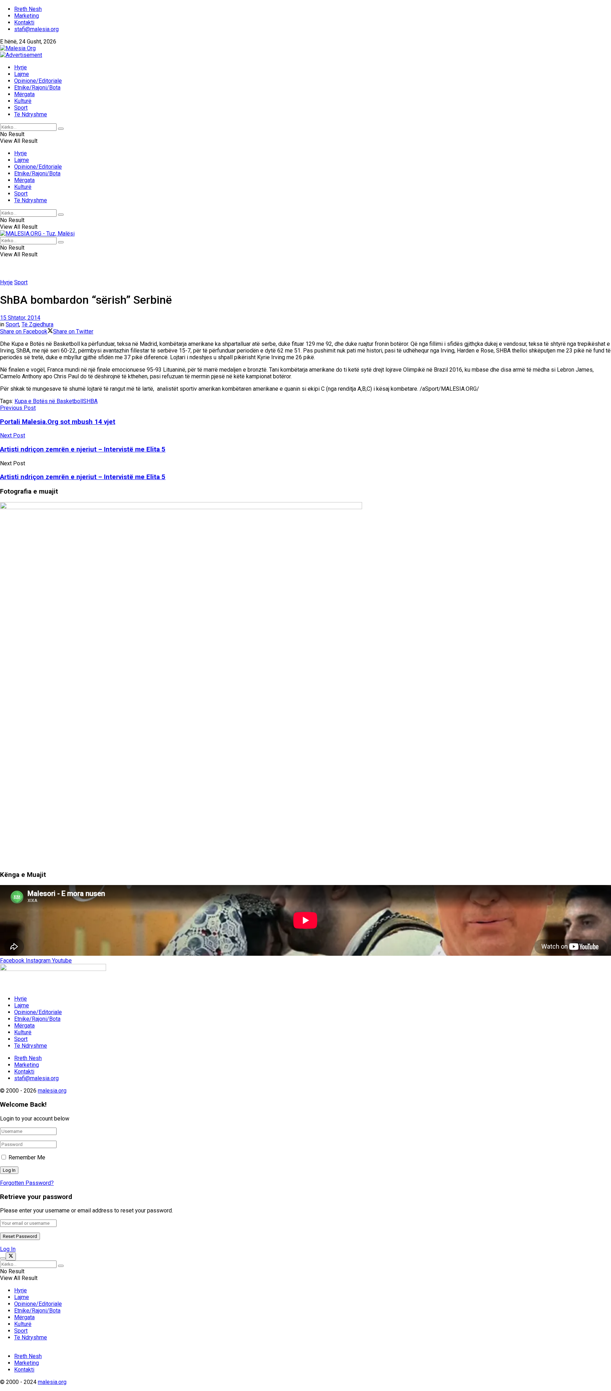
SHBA (90, 401)
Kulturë (22, 101)
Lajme (21, 74)
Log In (8, 1249)
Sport (21, 107)
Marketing (26, 15)
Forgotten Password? (27, 1183)
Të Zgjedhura (37, 324)
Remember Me (26, 1157)
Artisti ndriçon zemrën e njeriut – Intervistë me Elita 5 (82, 477)
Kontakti (24, 22)
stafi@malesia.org (36, 29)
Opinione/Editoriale (38, 80)
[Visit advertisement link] (21, 55)
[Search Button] (61, 129)
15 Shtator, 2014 (20, 317)
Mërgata (24, 94)
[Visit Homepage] (18, 48)
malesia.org (52, 1090)
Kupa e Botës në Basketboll (48, 401)
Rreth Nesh (28, 9)
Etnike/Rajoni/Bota (37, 87)
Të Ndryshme (30, 114)
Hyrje (20, 67)
